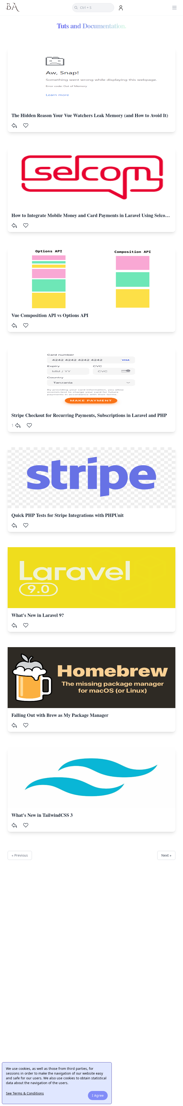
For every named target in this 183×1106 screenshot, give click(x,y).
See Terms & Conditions (25, 1093)
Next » (166, 855)
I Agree (98, 1095)
